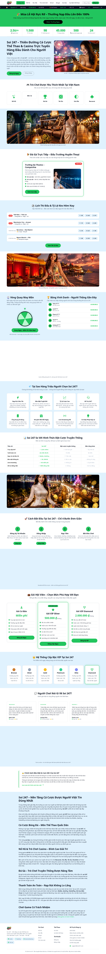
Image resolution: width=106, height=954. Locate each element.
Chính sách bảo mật (75, 935)
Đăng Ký (17, 543)
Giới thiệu (72, 930)
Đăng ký (95, 3)
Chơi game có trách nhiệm (65, 917)
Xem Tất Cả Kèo (53, 245)
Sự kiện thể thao (74, 3)
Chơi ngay (14, 98)
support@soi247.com (77, 946)
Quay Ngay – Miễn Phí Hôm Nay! (25, 330)
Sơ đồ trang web (74, 942)
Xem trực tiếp (32, 192)
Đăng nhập (87, 3)
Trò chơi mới (44, 3)
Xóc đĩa (35, 3)
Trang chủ (20, 3)
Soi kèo (64, 3)
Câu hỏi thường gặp (75, 940)
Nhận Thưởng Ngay (53, 22)
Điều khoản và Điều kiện (76, 933)
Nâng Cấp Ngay (53, 644)
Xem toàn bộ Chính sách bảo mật (32, 785)
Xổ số (51, 3)
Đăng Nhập (28, 73)
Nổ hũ (28, 3)
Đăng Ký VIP (84, 641)
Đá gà (58, 3)
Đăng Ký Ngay (14, 73)
